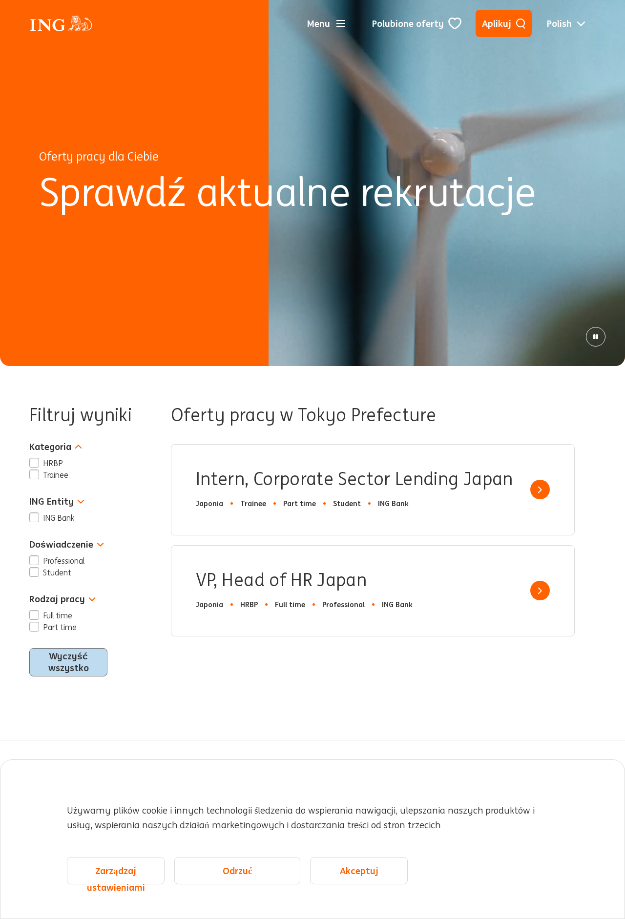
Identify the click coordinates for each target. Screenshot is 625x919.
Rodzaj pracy (57, 599)
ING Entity (51, 501)
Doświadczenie (61, 544)
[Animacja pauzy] (595, 337)
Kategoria (50, 446)
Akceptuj (359, 871)
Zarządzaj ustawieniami (116, 874)
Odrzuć (237, 871)
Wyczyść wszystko (68, 662)
